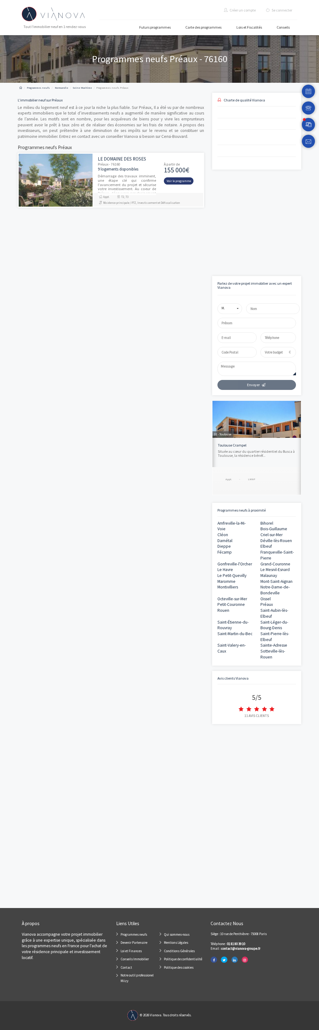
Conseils (283, 27)
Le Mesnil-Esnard (275, 569)
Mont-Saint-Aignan (276, 581)
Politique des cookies (178, 967)
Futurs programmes (155, 27)
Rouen (223, 610)
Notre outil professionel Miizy (137, 978)
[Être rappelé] (308, 108)
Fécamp (224, 552)
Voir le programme (179, 181)
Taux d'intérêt (222, 220)
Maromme (226, 581)
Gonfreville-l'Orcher (234, 564)
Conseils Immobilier (135, 959)
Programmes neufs (134, 934)
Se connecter (281, 10)
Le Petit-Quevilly (231, 575)
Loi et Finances (131, 951)
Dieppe (224, 546)
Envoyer (253, 384)
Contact (126, 967)
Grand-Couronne (275, 564)
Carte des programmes (203, 27)
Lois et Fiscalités (249, 27)
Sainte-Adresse (273, 645)
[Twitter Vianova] (224, 960)
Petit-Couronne (231, 604)
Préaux (266, 604)
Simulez (251, 245)
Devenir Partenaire (134, 942)
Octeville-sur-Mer (232, 599)
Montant (218, 198)
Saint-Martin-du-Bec (234, 633)
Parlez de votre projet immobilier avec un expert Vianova (254, 285)
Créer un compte (242, 10)
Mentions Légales (176, 942)
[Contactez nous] (308, 141)
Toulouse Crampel (232, 445)
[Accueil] (20, 87)
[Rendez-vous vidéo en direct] (308, 124)
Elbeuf (266, 546)
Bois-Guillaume (273, 528)
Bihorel (266, 523)
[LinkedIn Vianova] (234, 960)
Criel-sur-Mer (271, 534)
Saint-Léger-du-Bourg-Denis (274, 625)
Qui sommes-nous (176, 934)
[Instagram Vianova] (245, 960)
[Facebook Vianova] (214, 960)
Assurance (262, 220)
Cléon (222, 534)
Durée (259, 198)
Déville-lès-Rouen (276, 540)
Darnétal (224, 540)
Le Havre (225, 569)
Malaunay (268, 575)
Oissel (265, 599)
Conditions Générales (179, 951)
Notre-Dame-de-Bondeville (275, 590)
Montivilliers (227, 587)
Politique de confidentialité (183, 959)
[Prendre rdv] (308, 91)
